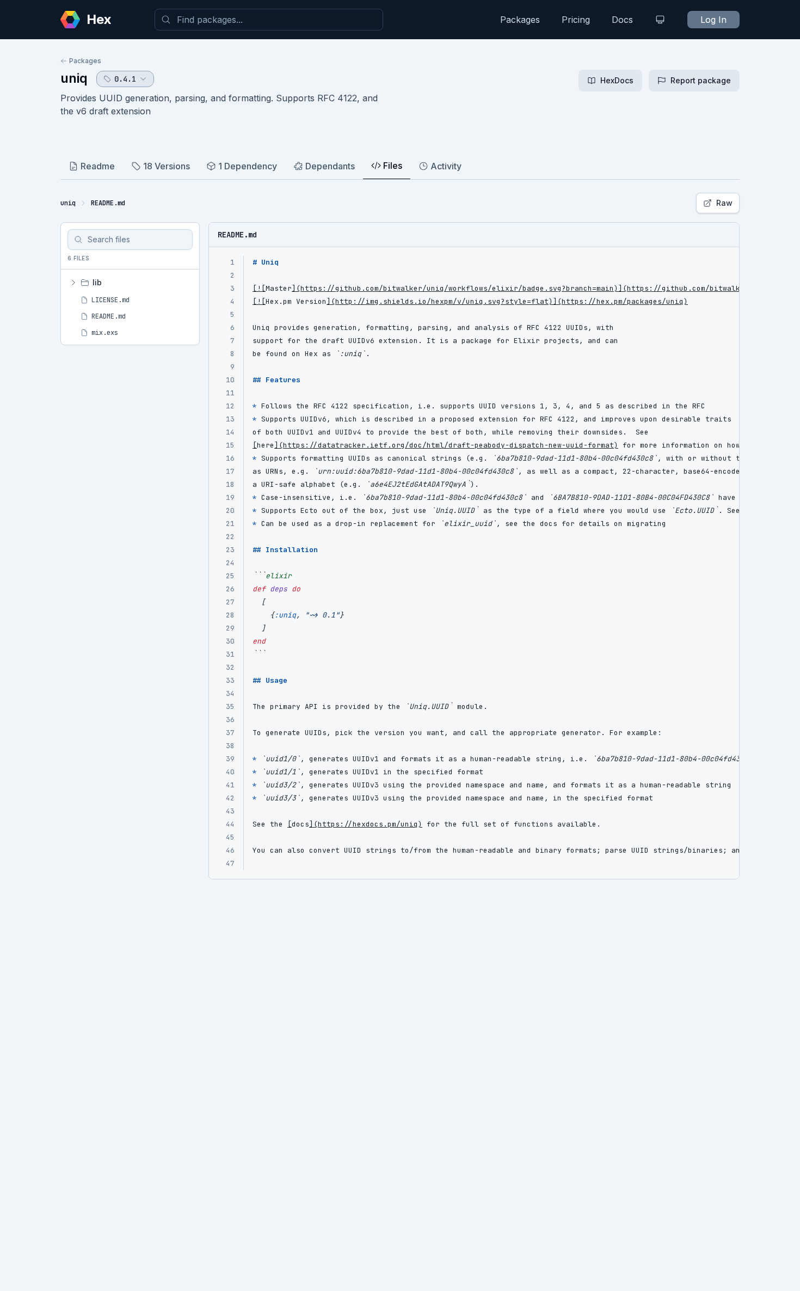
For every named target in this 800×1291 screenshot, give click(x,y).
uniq (74, 78)
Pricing (576, 19)
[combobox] (269, 19)
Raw (724, 202)
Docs (622, 19)
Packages (520, 19)
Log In (713, 19)
